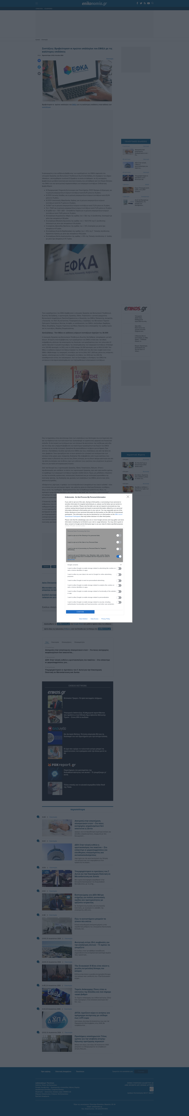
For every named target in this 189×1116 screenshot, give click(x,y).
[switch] (118, 535)
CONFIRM (80, 612)
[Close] (128, 497)
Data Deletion (83, 619)
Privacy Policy (105, 619)
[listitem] (94, 531)
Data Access (94, 619)
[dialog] (94, 558)
